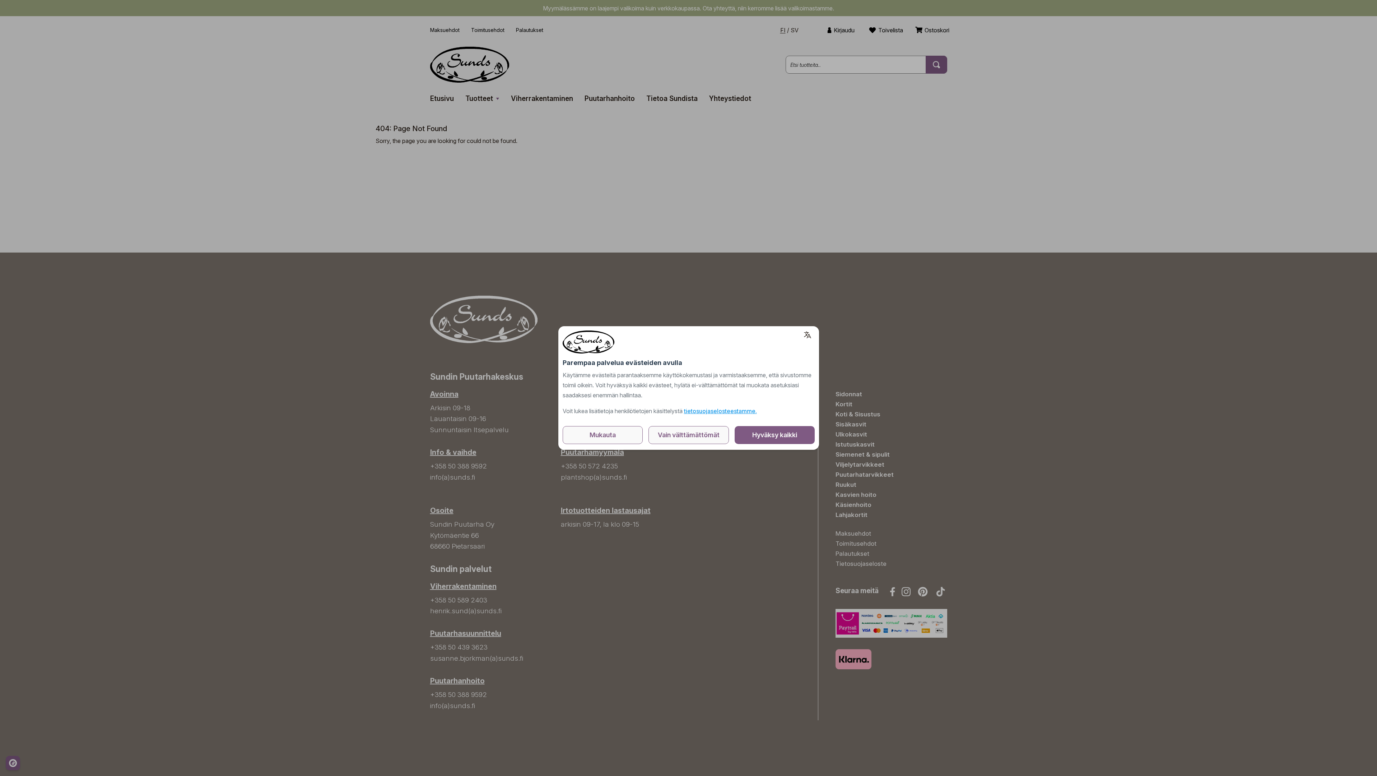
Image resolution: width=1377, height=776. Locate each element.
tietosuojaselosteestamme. (720, 411)
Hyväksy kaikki (774, 435)
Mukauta (603, 435)
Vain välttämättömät (689, 435)
